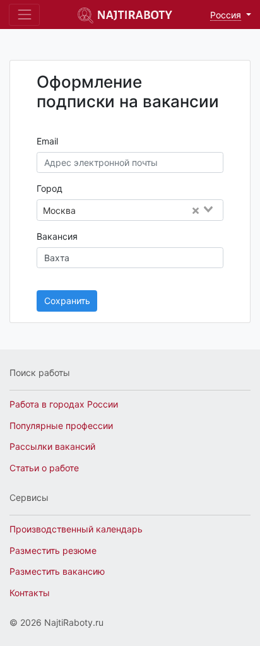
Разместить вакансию (57, 571)
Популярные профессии (61, 425)
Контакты (29, 592)
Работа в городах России (63, 404)
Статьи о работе (44, 467)
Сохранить (67, 300)
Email (47, 141)
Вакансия (57, 236)
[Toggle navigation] (24, 15)
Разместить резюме (53, 550)
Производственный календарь (76, 529)
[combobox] (152, 211)
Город (49, 188)
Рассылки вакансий (52, 446)
